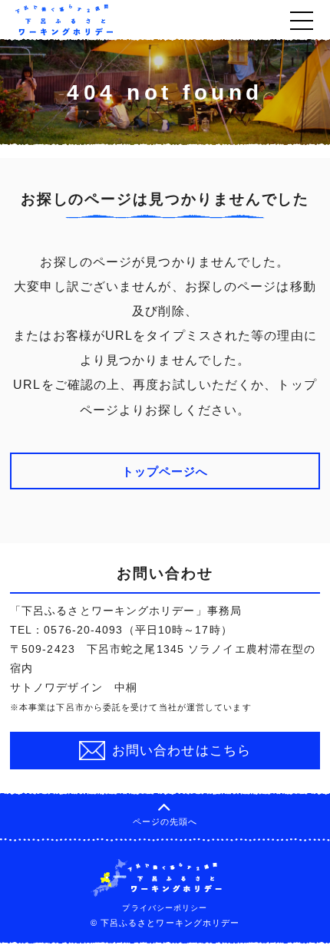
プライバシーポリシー (164, 908)
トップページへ (165, 471)
